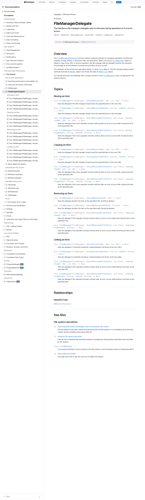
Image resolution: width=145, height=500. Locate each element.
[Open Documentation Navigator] (3, 7)
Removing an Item (63, 193)
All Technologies (9, 11)
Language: (133, 7)
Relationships (63, 292)
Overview (60, 54)
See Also (60, 315)
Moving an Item (62, 96)
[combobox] (19, 496)
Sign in (119, 2)
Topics (58, 89)
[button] (111, 2)
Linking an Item (62, 239)
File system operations (66, 322)
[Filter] (19, 496)
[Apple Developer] (29, 2)
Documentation (12, 7)
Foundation (57, 14)
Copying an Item (62, 144)
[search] (19, 497)
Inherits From (61, 299)
